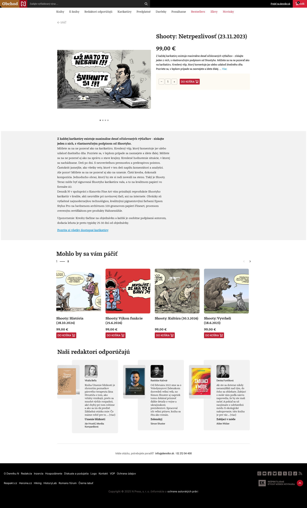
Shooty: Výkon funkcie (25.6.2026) (124, 320)
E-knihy (74, 11)
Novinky (228, 11)
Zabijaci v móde (225, 419)
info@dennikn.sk (164, 453)
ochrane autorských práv (182, 491)
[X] (284, 473)
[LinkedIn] (290, 473)
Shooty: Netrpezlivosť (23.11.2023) (100, 120)
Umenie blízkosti (95, 419)
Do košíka (188, 81)
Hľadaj (146, 4)
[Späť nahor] (300, 483)
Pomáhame (178, 11)
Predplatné (144, 11)
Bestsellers (198, 11)
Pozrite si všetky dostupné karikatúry (82, 230)
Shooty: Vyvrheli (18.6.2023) (217, 320)
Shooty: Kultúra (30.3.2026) (176, 318)
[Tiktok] (295, 473)
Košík (301, 3)
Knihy (60, 11)
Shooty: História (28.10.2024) (69, 320)
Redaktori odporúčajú (98, 11)
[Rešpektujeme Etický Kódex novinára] (277, 483)
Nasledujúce (146, 79)
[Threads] (279, 473)
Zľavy (214, 11)
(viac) (112, 414)
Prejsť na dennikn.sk (280, 3)
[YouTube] (264, 473)
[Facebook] (269, 473)
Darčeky (161, 11)
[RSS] (300, 473)
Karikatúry (124, 11)
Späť (63, 22)
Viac (224, 69)
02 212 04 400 (184, 453)
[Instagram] (259, 473)
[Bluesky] (274, 473)
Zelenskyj (156, 419)
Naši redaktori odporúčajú (93, 351)
